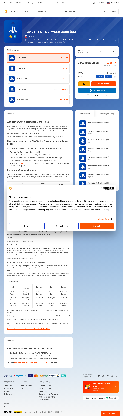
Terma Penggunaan (45, 385)
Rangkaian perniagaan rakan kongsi (16, 407)
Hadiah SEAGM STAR (27, 385)
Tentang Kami (8, 385)
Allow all (96, 226)
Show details (103, 219)
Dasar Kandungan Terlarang (48, 394)
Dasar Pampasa (44, 400)
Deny (26, 226)
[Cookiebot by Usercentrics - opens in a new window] (103, 188)
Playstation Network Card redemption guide (30, 362)
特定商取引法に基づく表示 (47, 397)
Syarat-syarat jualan (45, 388)
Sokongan (7, 391)
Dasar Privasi (43, 391)
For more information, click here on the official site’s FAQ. (28, 329)
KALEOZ (23, 388)
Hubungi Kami (9, 394)
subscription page (24, 163)
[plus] (113, 51)
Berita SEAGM (8, 388)
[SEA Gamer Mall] (5, 11)
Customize (60, 226)
